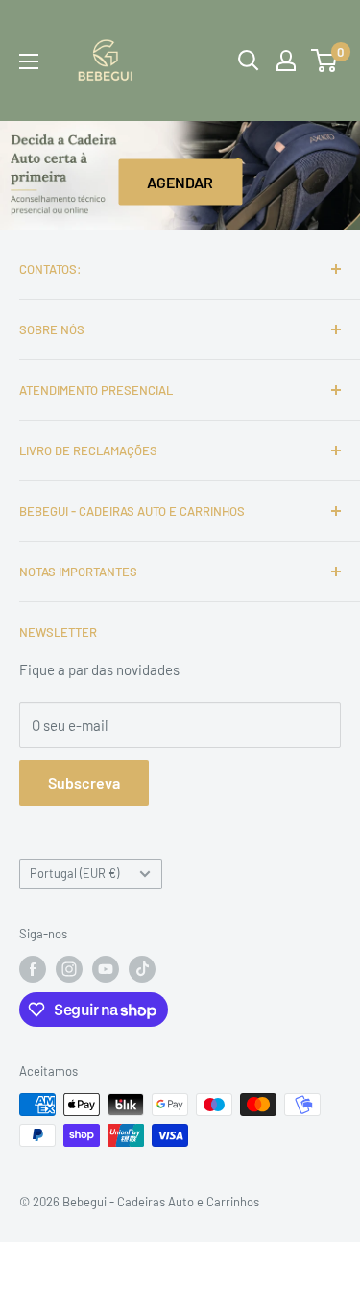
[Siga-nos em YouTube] (105, 969)
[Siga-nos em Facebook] (32, 969)
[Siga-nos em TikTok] (142, 969)
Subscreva (84, 782)
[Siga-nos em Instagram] (69, 969)
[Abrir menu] (28, 61)
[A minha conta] (286, 60)
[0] (325, 60)
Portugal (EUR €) (74, 873)
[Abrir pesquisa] (248, 60)
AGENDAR (180, 182)
